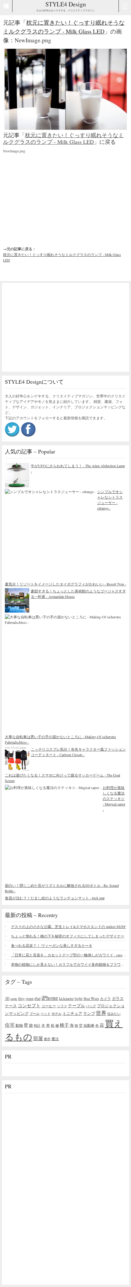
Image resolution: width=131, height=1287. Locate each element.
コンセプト (29, 1005)
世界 (101, 1012)
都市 (47, 1038)
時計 (37, 1025)
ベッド (46, 1013)
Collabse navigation (125, 6)
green (30, 998)
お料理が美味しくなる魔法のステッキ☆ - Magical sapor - (114, 798)
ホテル (56, 1013)
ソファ (62, 1006)
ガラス (118, 998)
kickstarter (66, 998)
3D (7, 998)
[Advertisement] (48, 195)
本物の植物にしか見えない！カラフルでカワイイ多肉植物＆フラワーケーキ (68, 964)
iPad (37, 998)
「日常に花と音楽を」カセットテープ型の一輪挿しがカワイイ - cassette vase (68, 954)
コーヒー (48, 1005)
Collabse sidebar (6, 6)
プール (35, 1013)
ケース (11, 1005)
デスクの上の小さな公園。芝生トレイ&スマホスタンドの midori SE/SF (68, 926)
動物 (19, 1025)
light (79, 998)
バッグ (91, 1006)
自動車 (88, 1025)
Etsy (21, 998)
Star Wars (91, 998)
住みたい (114, 1013)
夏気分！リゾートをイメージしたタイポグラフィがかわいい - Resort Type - (65, 583)
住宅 (10, 1025)
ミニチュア (72, 1013)
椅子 (64, 1025)
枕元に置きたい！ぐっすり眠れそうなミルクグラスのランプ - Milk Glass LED (63, 138)
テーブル (76, 1005)
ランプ (89, 1013)
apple (13, 999)
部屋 (38, 1038)
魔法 (55, 1038)
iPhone (49, 997)
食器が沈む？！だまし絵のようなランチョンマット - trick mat (54, 897)
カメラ (105, 998)
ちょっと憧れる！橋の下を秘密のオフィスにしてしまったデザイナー (67, 935)
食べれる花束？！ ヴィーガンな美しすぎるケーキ (51, 945)
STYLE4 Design (65, 4)
